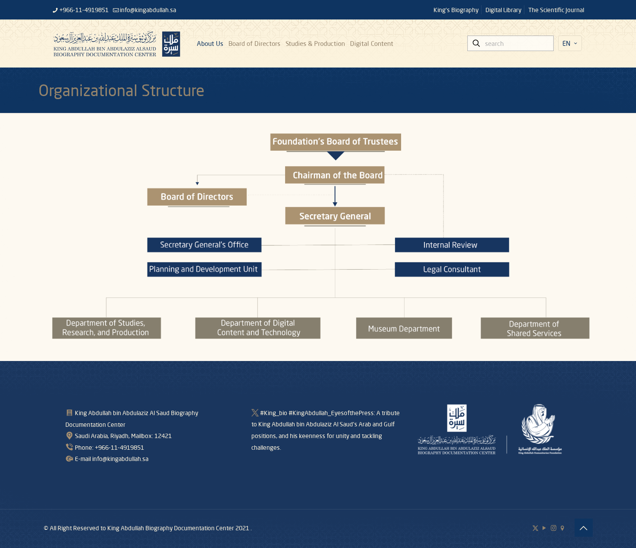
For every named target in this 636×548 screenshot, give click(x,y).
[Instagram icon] (553, 528)
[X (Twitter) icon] (535, 528)
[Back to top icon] (584, 528)
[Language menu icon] (570, 43)
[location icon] (562, 528)
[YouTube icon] (544, 528)
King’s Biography (456, 9)
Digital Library (503, 9)
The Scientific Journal (556, 9)
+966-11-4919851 (84, 9)
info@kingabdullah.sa (148, 9)
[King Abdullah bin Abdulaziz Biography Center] (116, 43)
